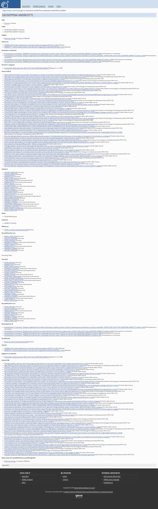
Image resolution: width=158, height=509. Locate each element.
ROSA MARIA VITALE (10, 192)
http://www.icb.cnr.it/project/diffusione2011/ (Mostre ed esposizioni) (25, 144)
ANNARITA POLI (9, 176)
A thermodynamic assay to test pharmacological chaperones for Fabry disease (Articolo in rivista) (34, 158)
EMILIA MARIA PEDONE (11, 198)
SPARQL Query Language (111, 479)
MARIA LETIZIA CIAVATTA (11, 178)
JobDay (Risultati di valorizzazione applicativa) (18, 96)
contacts (65, 479)
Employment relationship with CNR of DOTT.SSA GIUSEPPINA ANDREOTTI (27, 68)
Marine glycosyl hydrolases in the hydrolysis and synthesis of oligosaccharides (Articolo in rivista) (34, 79)
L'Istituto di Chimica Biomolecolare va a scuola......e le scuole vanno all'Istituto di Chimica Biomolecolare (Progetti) (39, 100)
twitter (65, 476)
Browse (50, 6)
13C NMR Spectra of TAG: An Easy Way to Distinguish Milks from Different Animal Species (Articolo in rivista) (37, 98)
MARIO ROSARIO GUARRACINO (14, 208)
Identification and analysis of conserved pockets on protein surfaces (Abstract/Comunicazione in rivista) (36, 152)
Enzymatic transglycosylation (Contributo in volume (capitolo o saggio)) (26, 85)
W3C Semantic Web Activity (112, 476)
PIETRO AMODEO (9, 184)
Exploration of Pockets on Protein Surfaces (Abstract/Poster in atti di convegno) (29, 120)
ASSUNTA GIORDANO (11, 190)
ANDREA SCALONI (9, 194)
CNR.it (59, 6)
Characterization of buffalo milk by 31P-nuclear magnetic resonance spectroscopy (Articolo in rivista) (35, 86)
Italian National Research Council (84, 488)
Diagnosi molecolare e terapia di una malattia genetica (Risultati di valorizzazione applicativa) (33, 90)
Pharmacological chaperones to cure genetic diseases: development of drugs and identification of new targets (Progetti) (41, 150)
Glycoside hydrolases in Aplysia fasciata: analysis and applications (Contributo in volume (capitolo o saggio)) (37, 108)
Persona (6, 23)
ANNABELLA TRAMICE (11, 200)
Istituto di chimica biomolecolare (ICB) (16, 230)
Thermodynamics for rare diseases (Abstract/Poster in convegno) (24, 114)
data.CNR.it (26, 6)
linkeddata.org (108, 482)
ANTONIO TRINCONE (10, 172)
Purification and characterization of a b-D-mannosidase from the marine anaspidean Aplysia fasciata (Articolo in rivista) (41, 81)
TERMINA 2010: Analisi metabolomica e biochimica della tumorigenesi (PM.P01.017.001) (31, 45)
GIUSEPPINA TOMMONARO (12, 204)
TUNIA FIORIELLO (9, 180)
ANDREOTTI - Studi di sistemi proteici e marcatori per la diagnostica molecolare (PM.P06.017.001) (34, 47)
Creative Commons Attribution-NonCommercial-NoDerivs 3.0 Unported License (88, 492)
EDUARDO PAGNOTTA (11, 186)
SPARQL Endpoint (39, 6)
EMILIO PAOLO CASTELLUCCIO (13, 196)
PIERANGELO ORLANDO (11, 206)
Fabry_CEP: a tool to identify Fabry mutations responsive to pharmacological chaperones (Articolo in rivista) (37, 122)
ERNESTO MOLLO (9, 188)
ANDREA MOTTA (9, 182)
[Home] (10, 4)
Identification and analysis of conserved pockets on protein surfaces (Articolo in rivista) (31, 148)
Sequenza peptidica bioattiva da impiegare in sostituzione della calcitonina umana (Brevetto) (33, 106)
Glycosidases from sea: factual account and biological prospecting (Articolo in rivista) (30, 160)
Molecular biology (9, 38)
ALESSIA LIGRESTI (9, 174)
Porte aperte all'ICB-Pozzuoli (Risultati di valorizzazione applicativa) (25, 92)
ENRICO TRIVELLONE (10, 210)
